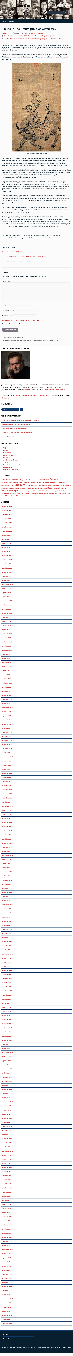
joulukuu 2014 (6, 1048)
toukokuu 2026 (7, 515)
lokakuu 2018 (6, 859)
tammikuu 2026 (7, 531)
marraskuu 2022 (7, 662)
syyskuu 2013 (6, 1110)
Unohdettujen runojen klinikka (14, 465)
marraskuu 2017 (7, 905)
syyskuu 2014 (6, 1061)
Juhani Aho (9, 485)
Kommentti (7, 281)
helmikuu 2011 (7, 1237)
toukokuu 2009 (7, 1323)
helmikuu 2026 (7, 527)
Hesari (60, 482)
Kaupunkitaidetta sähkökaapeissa (26, 395)
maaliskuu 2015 (7, 1036)
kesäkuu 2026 (6, 510)
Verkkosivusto (7, 316)
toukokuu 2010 (7, 1274)
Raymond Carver (43, 491)
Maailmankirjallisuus (32, 36)
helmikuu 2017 (7, 942)
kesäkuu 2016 (6, 974)
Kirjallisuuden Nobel (53, 485)
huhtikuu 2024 (6, 609)
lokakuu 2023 (6, 621)
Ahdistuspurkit (45, 395)
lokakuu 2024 (6, 588)
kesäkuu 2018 (6, 876)
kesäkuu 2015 (6, 1024)
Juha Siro (7, 33)
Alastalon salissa (30, 480)
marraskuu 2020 (7, 757)
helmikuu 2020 (7, 794)
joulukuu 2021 (6, 703)
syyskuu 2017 (6, 913)
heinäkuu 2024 (7, 601)
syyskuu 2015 (6, 1011)
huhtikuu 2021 (6, 736)
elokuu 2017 (6, 917)
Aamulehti (6, 479)
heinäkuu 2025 (7, 552)
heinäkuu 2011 (7, 1217)
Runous (5, 450)
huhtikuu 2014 (6, 1081)
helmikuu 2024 (7, 613)
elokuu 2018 (6, 868)
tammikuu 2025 (7, 576)
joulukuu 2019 (6, 802)
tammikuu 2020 (7, 798)
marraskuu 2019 (7, 806)
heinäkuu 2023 (7, 634)
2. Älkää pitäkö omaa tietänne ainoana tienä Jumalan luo (24, 256)
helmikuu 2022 (7, 695)
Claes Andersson (62, 480)
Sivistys (43, 36)
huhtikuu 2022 (6, 687)
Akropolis (22, 480)
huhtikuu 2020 (6, 785)
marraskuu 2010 (7, 1249)
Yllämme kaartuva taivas (25, 496)
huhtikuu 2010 (6, 1278)
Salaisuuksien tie (16, 39)
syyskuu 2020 (6, 765)
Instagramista (60, 389)
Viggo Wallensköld (63, 493)
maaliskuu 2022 (7, 691)
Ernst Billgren (37, 482)
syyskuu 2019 (6, 814)
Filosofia (7, 36)
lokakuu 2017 (6, 909)
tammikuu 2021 (7, 749)
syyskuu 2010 (6, 1258)
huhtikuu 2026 (6, 519)
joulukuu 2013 (6, 1098)
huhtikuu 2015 (6, 1032)
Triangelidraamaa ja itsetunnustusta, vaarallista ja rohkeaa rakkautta (29, 340)
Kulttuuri (6, 457)
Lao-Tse (7, 39)
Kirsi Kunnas (63, 485)
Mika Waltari (35, 488)
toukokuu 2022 (7, 683)
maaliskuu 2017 (7, 937)
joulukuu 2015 (6, 999)
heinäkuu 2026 (7, 506)
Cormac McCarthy (6, 482)
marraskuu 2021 (7, 708)
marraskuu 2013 (7, 1102)
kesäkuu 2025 (6, 556)
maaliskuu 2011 (7, 1233)
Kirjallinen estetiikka (10, 469)
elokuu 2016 (6, 966)
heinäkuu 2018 (7, 872)
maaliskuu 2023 (7, 650)
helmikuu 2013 (7, 1139)
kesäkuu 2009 (6, 1319)
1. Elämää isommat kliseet (12, 252)
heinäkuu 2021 (7, 724)
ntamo (63, 488)
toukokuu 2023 (7, 642)
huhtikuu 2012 (6, 1180)
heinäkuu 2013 (7, 1118)
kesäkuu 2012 (6, 1171)
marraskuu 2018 (7, 855)
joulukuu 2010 (6, 1245)
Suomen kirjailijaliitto (31, 493)
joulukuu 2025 (6, 535)
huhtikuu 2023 (6, 646)
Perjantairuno (8, 455)
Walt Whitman (10, 496)
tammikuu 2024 (7, 617)
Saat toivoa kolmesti (65, 491)
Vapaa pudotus (53, 493)
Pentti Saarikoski (22, 491)
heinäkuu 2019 (7, 822)
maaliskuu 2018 (7, 888)
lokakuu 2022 (6, 666)
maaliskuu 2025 (7, 568)
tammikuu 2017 (7, 946)
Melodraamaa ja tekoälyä (13, 337)
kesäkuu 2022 (6, 679)
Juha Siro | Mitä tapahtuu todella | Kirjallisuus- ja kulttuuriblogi (26, 1347)
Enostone (29, 482)
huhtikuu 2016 (6, 983)
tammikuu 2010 (7, 1291)
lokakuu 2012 (6, 1155)
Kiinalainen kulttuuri (18, 36)
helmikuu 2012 (7, 1188)
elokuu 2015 (6, 1015)
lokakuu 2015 (6, 1007)
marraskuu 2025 (7, 539)
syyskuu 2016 (6, 962)
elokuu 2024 (6, 597)
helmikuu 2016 (7, 991)
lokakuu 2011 (6, 1204)
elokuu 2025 (6, 547)
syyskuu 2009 (6, 1307)
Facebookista (48, 389)
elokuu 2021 (6, 720)
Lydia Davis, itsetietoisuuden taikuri (14, 428)
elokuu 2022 (6, 675)
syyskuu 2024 (6, 593)
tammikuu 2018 (7, 896)
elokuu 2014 (6, 1065)
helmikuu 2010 (7, 1286)
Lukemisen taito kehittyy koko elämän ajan (17, 433)
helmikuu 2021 (7, 744)
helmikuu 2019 (7, 843)
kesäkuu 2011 (6, 1221)
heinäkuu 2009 (7, 1315)
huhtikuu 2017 (6, 933)
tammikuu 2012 (7, 1192)
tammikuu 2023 (7, 654)
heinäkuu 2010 (7, 1266)
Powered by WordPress (54, 1347)
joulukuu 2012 (6, 1147)
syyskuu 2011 (6, 1208)
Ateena (45, 479)
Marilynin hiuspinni (14, 488)
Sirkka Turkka (20, 493)
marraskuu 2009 (7, 1299)
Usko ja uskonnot (52, 36)
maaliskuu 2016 (7, 987)
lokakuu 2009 (6, 1303)
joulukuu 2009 (6, 1295)
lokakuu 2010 (6, 1254)
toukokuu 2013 (7, 1126)
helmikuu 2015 (7, 1040)
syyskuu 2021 (6, 716)
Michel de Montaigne (25, 488)
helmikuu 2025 (7, 572)
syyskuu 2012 (6, 1159)
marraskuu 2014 (7, 1052)
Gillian (69, 1347)
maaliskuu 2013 (7, 1135)
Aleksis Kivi (39, 480)
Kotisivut (11, 21)
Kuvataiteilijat (8, 467)
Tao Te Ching (27, 39)
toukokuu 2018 (7, 880)
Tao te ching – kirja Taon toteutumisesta (46, 39)
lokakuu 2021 (6, 712)
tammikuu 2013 (7, 1143)
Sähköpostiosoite (8, 310)
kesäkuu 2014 (6, 1073)
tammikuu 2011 (7, 1241)
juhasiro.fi (26, 389)
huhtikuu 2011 (6, 1229)
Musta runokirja (54, 488)
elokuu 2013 (6, 1114)
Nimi (4, 305)
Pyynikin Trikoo (32, 491)
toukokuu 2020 (7, 781)
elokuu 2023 (6, 629)
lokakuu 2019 (6, 810)
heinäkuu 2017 (7, 921)
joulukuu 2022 (6, 658)
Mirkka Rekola (43, 488)
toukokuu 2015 (7, 1028)
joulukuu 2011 (6, 1196)
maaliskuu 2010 (7, 1282)
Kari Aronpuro (31, 485)
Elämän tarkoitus (19, 482)
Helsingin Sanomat (49, 482)
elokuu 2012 (6, 1163)
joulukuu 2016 (6, 950)
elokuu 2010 (6, 1262)
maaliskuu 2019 (7, 839)
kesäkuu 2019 (6, 827)
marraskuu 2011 (7, 1200)
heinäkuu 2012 (7, 1167)
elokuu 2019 (6, 818)
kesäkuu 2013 (6, 1122)
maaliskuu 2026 (7, 523)
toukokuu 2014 (7, 1077)
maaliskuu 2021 (7, 740)
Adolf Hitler (15, 480)
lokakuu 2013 (6, 1106)
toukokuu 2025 (7, 560)
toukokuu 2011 (7, 1225)
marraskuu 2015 (7, 1003)
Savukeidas (13, 493)
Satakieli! (5, 493)
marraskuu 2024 (7, 584)
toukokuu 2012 (7, 1176)
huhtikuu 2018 (6, 884)
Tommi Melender (43, 493)
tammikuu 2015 (7, 1044)
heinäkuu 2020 (7, 773)
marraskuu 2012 (7, 1151)
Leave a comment (37, 33)
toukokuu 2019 (7, 831)
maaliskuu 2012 (7, 1184)
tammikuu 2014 (7, 1093)
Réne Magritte (54, 491)
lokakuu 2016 (6, 958)
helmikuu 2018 (7, 892)
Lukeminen (7, 453)
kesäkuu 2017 (6, 925)
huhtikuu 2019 (6, 835)
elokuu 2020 (6, 769)
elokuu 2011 (6, 1212)
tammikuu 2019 (7, 847)
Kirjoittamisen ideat (10, 448)
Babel (53, 479)
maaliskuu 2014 (7, 1085)
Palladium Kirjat (9, 490)
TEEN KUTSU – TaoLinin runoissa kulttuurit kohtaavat (20, 420)
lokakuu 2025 (6, 543)
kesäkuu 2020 (6, 777)
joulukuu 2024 (6, 580)
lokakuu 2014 (6, 1056)
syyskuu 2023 (6, 625)
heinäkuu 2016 (7, 970)
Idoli (63, 482)
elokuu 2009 (6, 1311)
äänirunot (4, 398)
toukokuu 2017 (7, 929)
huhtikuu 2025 (6, 564)
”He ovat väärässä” (8, 437)
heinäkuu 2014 (7, 1069)
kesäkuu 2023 (6, 638)
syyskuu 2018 (6, 864)
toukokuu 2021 (7, 732)
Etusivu (4, 21)
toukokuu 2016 (7, 979)
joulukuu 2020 (6, 753)
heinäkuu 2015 (7, 1020)
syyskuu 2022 (6, 671)
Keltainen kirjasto (41, 485)
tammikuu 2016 (7, 995)
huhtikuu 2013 (6, 1130)
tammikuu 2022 (7, 699)
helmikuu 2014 (7, 1089)
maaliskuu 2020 (7, 790)
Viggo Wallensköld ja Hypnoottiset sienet (16, 424)
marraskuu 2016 (7, 954)
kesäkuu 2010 (6, 1270)
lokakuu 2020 (6, 761)
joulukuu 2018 (6, 851)
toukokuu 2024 (7, 605)
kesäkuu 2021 (6, 728)
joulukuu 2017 (6, 900)
